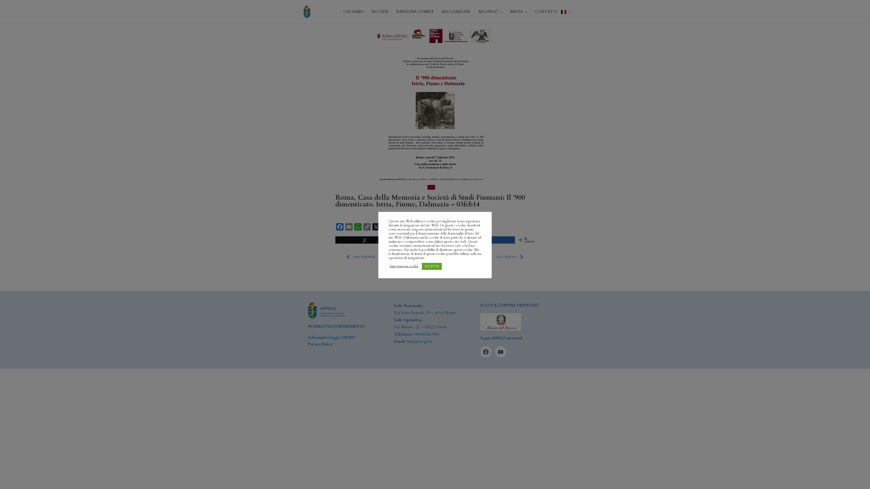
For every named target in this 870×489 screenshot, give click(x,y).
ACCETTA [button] (432, 266)
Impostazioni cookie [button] (404, 266)
